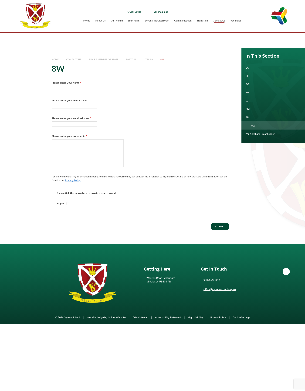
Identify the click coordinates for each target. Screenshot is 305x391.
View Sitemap (140, 317)
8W (162, 59)
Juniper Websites (117, 317)
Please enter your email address (71, 118)
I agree (60, 203)
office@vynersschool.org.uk (219, 289)
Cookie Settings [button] (241, 317)
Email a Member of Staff (103, 59)
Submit (220, 226)
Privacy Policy (73, 180)
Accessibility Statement (168, 317)
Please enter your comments (69, 135)
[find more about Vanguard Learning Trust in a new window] (279, 15)
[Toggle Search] (201, 11)
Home (55, 59)
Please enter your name (66, 82)
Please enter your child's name (70, 100)
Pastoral (132, 59)
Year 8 (149, 59)
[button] (286, 271)
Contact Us (73, 59)
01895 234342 (211, 280)
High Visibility (195, 317)
